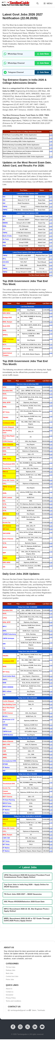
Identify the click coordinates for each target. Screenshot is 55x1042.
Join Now (44, 54)
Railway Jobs (10, 970)
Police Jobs (10, 979)
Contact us (9, 992)
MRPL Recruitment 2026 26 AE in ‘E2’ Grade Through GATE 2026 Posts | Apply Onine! (27, 919)
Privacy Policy (11, 998)
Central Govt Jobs (12, 976)
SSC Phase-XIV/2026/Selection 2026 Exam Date (24, 901)
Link (50, 135)
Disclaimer (9, 995)
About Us (9, 989)
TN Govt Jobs (10, 967)
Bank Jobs (9, 973)
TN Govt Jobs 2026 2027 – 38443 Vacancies (23, 894)
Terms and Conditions (13, 1001)
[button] (37, 3)
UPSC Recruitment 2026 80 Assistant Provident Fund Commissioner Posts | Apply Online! (27, 876)
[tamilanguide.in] (15, 3)
